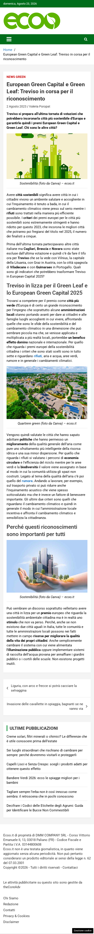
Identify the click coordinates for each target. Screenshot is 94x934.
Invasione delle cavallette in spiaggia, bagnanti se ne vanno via (45, 706)
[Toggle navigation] (9, 39)
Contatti (9, 910)
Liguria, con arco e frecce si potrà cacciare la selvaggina (44, 688)
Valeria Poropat (39, 106)
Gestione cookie (83, 930)
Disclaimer (11, 922)
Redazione (10, 904)
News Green (16, 77)
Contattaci (70, 867)
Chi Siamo (10, 898)
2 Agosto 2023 (16, 106)
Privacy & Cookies (16, 916)
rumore (27, 481)
